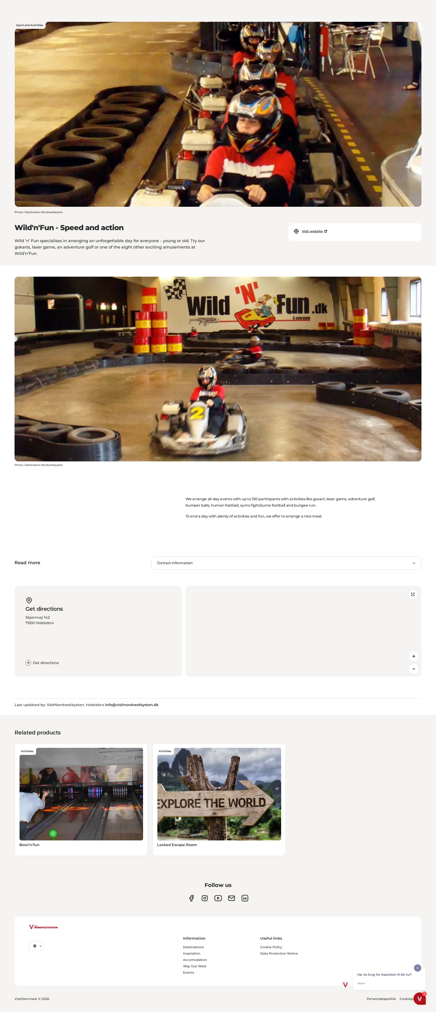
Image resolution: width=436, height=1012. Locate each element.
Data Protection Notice (279, 953)
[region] (303, 631)
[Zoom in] (413, 656)
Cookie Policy (271, 947)
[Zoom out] (413, 668)
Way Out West (194, 966)
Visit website (312, 231)
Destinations (193, 947)
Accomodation (195, 960)
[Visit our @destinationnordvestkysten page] (218, 898)
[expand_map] (413, 594)
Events (188, 972)
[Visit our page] (191, 898)
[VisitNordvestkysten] (43, 927)
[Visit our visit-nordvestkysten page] (245, 898)
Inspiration (192, 953)
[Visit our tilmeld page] (231, 898)
